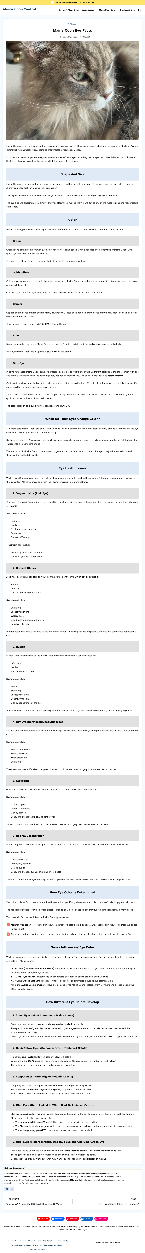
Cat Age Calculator (37, 1249)
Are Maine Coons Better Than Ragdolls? (118, 1201)
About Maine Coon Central (15, 1241)
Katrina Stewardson (70, 37)
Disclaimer (37, 1245)
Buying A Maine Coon (69, 10)
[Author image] (57, 37)
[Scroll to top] (139, 1221)
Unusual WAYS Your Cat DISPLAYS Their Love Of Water (34, 1201)
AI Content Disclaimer (53, 1245)
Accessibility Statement (21, 1245)
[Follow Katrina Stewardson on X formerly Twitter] (12, 1189)
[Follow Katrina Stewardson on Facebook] (6, 1189)
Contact (31, 1241)
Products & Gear (127, 10)
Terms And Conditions (46, 1241)
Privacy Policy (63, 1241)
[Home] (69, 24)
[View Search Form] (140, 10)
